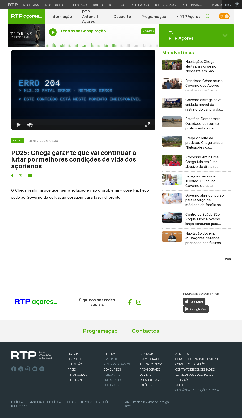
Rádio (98, 5)
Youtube (35, 369)
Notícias (31, 5)
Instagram (27, 369)
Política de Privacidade (28, 402)
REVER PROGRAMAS (117, 364)
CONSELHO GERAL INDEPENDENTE (197, 359)
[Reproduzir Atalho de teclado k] (18, 124)
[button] (208, 16)
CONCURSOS (112, 369)
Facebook (13, 369)
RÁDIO (72, 369)
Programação (153, 16)
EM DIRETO (111, 359)
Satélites (146, 385)
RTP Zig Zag (165, 5)
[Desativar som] (30, 124)
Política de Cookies (63, 402)
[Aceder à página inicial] (26, 16)
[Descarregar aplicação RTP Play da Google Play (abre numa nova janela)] (196, 308)
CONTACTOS (148, 354)
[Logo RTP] (31, 355)
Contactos (145, 330)
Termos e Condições (95, 402)
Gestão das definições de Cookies (199, 390)
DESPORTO (75, 359)
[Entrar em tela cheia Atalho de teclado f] (147, 124)
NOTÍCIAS (74, 354)
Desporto (54, 5)
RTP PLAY (110, 354)
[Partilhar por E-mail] (30, 175)
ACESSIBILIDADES (151, 380)
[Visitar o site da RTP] (13, 4)
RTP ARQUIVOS (77, 375)
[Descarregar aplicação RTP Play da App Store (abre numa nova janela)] (194, 301)
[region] (83, 90)
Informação (61, 16)
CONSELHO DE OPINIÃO (190, 364)
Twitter (20, 369)
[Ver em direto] (26, 35)
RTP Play (117, 5)
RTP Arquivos (219, 5)
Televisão (78, 5)
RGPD (179, 385)
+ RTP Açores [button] (188, 16)
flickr (42, 369)
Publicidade (20, 406)
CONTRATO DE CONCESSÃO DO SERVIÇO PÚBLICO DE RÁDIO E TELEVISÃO (195, 374)
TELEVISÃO (75, 364)
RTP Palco (140, 5)
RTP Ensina (192, 5)
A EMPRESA (182, 354)
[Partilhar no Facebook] (12, 175)
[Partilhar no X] (21, 175)
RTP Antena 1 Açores (90, 16)
